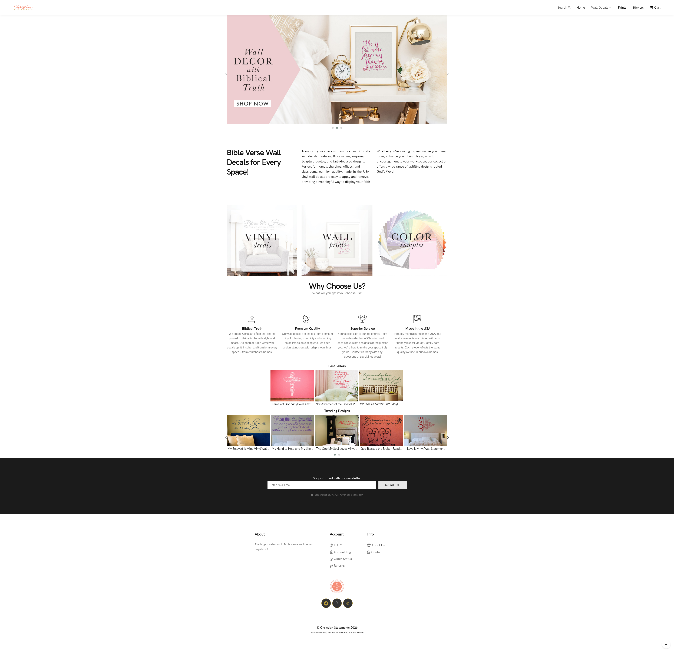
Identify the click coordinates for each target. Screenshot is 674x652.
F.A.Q (338, 545)
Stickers (638, 7)
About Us (378, 545)
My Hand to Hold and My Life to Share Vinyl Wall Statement (311, 448)
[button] (333, 128)
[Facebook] (326, 603)
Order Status (343, 558)
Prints (622, 7)
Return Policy (356, 632)
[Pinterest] (348, 603)
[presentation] (226, 74)
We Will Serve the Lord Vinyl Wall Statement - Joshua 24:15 (399, 403)
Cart (656, 7)
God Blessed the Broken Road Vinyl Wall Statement (394, 448)
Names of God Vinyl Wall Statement (295, 404)
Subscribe (392, 485)
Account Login (343, 552)
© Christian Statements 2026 (337, 627)
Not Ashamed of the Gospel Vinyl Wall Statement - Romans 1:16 (358, 404)
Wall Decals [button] (600, 7)
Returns (339, 565)
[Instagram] (337, 603)
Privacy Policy (318, 632)
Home (581, 7)
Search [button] (562, 7)
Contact (376, 552)
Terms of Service (337, 632)
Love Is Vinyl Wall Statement (425, 448)
